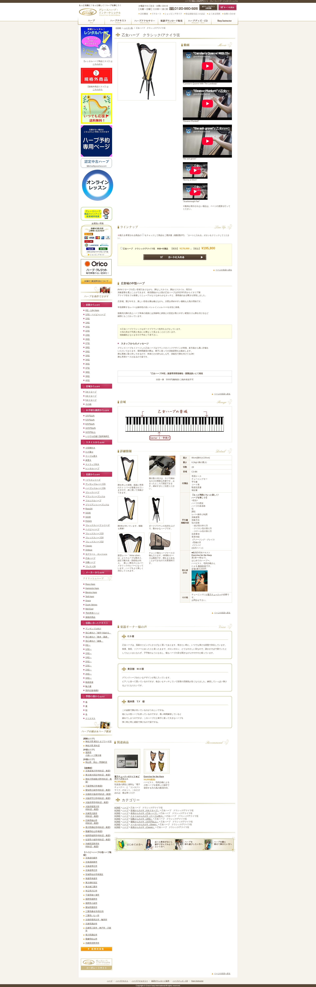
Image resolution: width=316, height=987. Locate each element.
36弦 (87, 364)
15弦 (87, 318)
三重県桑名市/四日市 (94, 911)
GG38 (88, 517)
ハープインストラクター (225, 20)
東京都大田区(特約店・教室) (97, 775)
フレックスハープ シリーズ (97, 525)
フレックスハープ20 (94, 537)
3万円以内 (89, 416)
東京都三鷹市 (91, 887)
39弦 (87, 376)
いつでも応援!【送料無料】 (97, 436)
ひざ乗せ (89, 452)
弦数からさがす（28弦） (142, 819)
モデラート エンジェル (96, 554)
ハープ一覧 (128, 28)
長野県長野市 (91, 899)
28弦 (87, 347)
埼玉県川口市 (91, 891)
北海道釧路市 (91, 862)
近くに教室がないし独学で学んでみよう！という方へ (160, 844)
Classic (88, 546)
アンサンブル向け (93, 629)
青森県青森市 (91, 878)
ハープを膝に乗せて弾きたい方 (219, 844)
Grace (88, 601)
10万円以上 (90, 432)
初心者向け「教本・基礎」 (97, 637)
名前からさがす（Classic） (143, 827)
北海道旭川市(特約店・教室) (97, 771)
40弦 (87, 380)
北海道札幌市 (91, 858)
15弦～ (88, 653)
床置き (88, 460)
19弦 (87, 323)
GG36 (88, 513)
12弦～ (88, 649)
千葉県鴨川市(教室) (94, 786)
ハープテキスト (118, 20)
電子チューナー (214, 594)
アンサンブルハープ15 (95, 484)
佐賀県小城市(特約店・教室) (97, 839)
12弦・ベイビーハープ (95, 314)
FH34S (88, 521)
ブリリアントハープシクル (97, 505)
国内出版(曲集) (92, 690)
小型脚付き (90, 448)
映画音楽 (89, 682)
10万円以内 (90, 428)
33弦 (87, 356)
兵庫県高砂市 (91, 924)
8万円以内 (89, 424)
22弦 (87, 331)
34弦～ (88, 678)
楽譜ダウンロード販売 (171, 20)
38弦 (87, 372)
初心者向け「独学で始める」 (98, 633)
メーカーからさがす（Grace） (144, 824)
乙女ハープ (90, 558)
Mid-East (89, 609)
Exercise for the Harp (154, 776)
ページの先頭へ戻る (224, 270)
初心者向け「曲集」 (94, 641)
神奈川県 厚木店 (92, 745)
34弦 (87, 360)
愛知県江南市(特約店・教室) (97, 790)
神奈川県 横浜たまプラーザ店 (98, 741)
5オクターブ (90, 400)
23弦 (87, 335)
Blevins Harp (91, 592)
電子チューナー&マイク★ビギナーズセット (127, 777)
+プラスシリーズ (92, 480)
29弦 (87, 351)
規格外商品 (90, 617)
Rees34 (88, 509)
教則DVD (202, 566)
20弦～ (88, 661)
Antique (88, 550)
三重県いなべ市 (92, 915)
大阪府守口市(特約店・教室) (97, 798)
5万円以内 (89, 420)
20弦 (87, 327)
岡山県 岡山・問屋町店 (96, 762)
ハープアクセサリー (144, 20)
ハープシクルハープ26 (95, 488)
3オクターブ (90, 392)
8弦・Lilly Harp (92, 310)
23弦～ (88, 670)
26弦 (87, 339)
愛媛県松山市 (91, 939)
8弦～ (88, 645)
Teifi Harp (89, 596)
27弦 (87, 343)
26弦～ (88, 674)
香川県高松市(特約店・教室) (97, 827)
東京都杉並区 (91, 882)
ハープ (91, 20)
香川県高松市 (91, 935)
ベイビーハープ (92, 529)
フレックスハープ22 (94, 542)
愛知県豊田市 (91, 907)
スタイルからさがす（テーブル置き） (147, 816)
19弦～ (88, 657)
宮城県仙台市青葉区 (94, 874)
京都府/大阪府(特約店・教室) (98, 794)
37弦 (87, 368)
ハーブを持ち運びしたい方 (189, 844)
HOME (118, 28)
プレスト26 (90, 566)
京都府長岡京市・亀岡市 (96, 919)
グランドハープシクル (95, 496)
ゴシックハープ (92, 492)
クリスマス (90, 718)
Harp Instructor (197, 981)
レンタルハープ (92, 468)
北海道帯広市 (91, 866)
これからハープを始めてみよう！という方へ (130, 844)
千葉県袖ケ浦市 (92, 895)
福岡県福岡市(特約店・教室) (97, 835)
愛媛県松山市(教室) (94, 831)
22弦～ (88, 666)
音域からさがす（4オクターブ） (145, 810)
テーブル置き (91, 456)
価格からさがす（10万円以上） (144, 822)
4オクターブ (90, 396)
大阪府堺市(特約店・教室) (96, 802)
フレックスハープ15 (94, 533)
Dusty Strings (91, 605)
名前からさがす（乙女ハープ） (144, 813)
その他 (88, 404)
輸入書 (88, 686)
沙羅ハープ (90, 562)
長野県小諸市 (91, 903)
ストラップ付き (92, 464)
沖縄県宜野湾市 (92, 943)
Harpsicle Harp (92, 588)
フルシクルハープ (93, 500)
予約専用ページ (92, 613)
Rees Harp (90, 584)
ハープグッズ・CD (198, 20)
